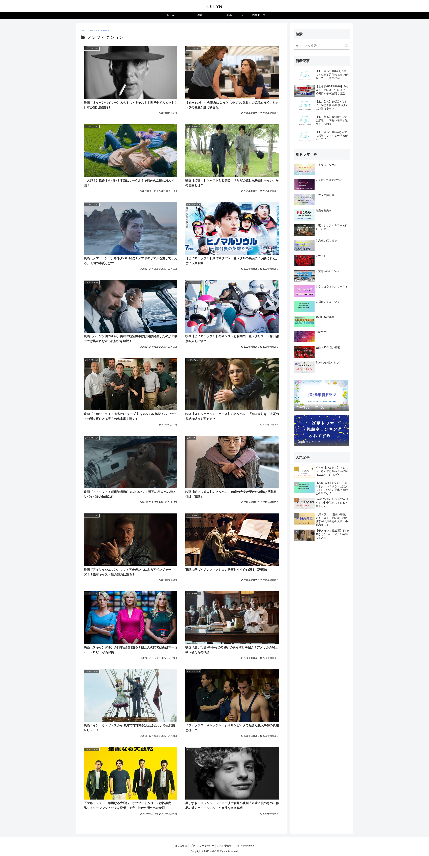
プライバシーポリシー (202, 845)
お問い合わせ (224, 845)
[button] (346, 46)
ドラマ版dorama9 (244, 845)
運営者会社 (181, 845)
